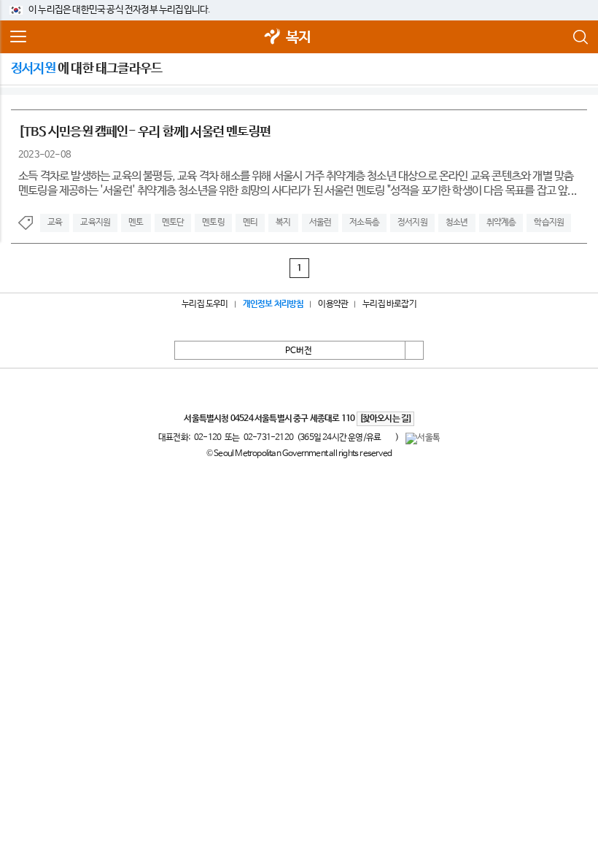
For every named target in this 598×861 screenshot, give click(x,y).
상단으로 (414, 350)
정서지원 (412, 222)
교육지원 (95, 222)
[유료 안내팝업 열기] (388, 437)
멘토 (135, 222)
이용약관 (333, 304)
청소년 (457, 222)
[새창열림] (273, 37)
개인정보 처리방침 (273, 304)
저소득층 (364, 222)
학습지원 (549, 222)
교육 (54, 222)
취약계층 (501, 222)
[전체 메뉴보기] (18, 37)
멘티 (250, 222)
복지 (298, 37)
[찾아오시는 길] (385, 419)
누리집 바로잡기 (389, 304)
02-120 (207, 438)
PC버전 (298, 351)
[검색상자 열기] (580, 37)
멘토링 (213, 222)
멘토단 (173, 222)
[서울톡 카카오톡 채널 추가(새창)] (422, 438)
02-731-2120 (268, 438)
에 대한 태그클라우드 (86, 68)
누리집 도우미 (205, 304)
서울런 (320, 222)
